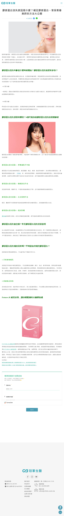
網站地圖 (27, 496)
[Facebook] (34, 18)
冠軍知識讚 (27, 486)
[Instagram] (32, 477)
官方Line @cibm (11, 484)
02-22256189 (44, 486)
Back (32, 410)
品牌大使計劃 (28, 494)
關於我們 (27, 481)
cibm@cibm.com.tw (47, 491)
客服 (60, 508)
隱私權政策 (8, 481)
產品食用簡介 (28, 491)
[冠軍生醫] (8, 3)
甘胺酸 (19, 173)
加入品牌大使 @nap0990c (14, 486)
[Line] (37, 18)
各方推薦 (27, 489)
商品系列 (27, 484)
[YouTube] (36, 477)
